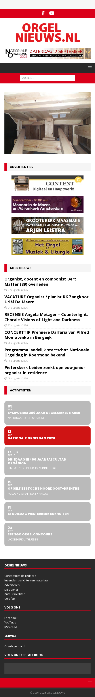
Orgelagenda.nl (14, 646)
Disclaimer (11, 590)
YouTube (10, 622)
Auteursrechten (14, 594)
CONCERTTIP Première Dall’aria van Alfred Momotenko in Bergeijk (46, 335)
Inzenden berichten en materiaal (26, 580)
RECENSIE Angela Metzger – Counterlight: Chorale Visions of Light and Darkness (46, 317)
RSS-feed (10, 627)
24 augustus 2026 (18, 307)
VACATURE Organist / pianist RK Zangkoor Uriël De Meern (46, 299)
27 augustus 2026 (18, 289)
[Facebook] (43, 13)
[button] (89, 67)
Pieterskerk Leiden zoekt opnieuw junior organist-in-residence (44, 370)
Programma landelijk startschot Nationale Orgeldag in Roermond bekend (46, 352)
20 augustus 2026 (18, 343)
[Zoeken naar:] (47, 78)
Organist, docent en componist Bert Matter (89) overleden (40, 281)
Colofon (9, 599)
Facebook (10, 618)
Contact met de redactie (20, 576)
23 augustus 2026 (18, 325)
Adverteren (12, 585)
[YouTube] (52, 13)
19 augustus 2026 (18, 360)
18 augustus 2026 (18, 378)
